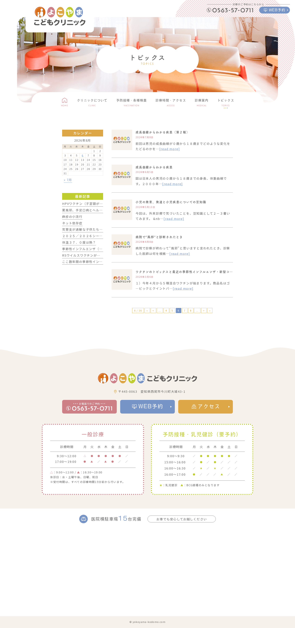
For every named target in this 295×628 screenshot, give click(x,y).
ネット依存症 (72, 223)
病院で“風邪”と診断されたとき (159, 237)
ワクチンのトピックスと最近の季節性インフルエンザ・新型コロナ (186, 271)
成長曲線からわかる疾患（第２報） (163, 132)
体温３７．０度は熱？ (79, 242)
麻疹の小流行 (72, 216)
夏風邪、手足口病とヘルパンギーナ (89, 210)
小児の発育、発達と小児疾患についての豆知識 (171, 202)
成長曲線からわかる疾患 (154, 167)
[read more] (169, 149)
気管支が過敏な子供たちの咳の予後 (89, 229)
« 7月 (68, 179)
